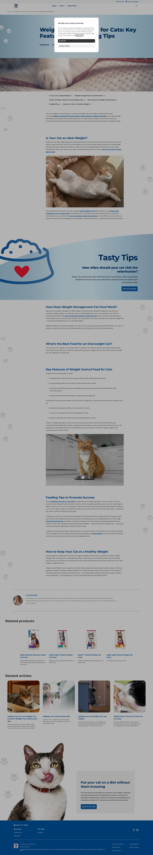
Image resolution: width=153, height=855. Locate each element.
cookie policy (79, 35)
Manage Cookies (64, 46)
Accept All (62, 41)
